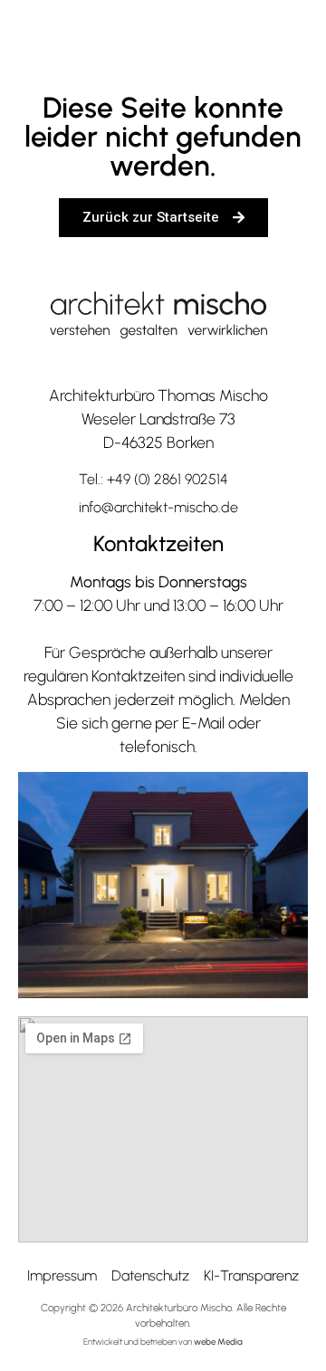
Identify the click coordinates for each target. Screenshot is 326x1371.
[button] (274, 37)
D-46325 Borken (158, 442)
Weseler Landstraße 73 (158, 418)
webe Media (218, 1342)
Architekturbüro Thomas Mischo (158, 395)
